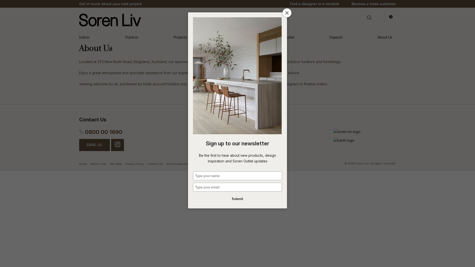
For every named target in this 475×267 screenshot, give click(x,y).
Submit (237, 199)
